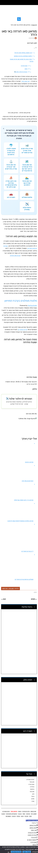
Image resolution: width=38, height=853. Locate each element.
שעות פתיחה (24, 65)
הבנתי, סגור (26, 852)
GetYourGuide (32, 305)
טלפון (26, 68)
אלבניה (3, 813)
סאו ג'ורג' (32, 791)
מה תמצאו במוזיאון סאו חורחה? (23, 52)
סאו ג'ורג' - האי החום (8, 588)
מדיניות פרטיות (26, 811)
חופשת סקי (8, 816)
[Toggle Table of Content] (35, 48)
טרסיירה (32, 786)
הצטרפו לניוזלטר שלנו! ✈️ (20, 71)
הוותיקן (18, 816)
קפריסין (26, 816)
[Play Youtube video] (19, 427)
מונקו (24, 813)
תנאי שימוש (33, 811)
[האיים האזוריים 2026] (19, 13)
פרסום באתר (14, 811)
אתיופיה (28, 813)
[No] (8, 852)
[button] (32, 820)
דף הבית (34, 25)
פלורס (32, 799)
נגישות (19, 811)
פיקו (33, 794)
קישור (35, 592)
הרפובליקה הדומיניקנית (11, 813)
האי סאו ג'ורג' (25, 81)
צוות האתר (31, 38)
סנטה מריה (31, 784)
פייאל (33, 796)
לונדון (30, 816)
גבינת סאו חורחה (15, 255)
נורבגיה (20, 813)
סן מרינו (14, 816)
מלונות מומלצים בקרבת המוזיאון (23, 56)
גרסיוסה (32, 789)
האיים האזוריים (22, 329)
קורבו (33, 801)
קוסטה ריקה (34, 813)
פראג (22, 816)
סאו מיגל (32, 782)
